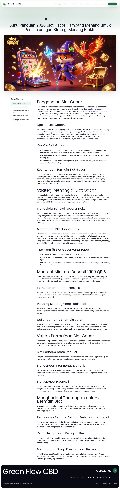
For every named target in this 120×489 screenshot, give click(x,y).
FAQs (89, 477)
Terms (110, 483)
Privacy (105, 483)
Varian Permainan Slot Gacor (20, 115)
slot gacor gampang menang (96, 111)
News (82, 477)
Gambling (73, 19)
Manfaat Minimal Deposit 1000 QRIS (21, 111)
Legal (115, 483)
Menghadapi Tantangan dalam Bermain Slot (21, 119)
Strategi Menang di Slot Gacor (21, 107)
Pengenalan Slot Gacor (19, 103)
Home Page (73, 477)
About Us (98, 483)
